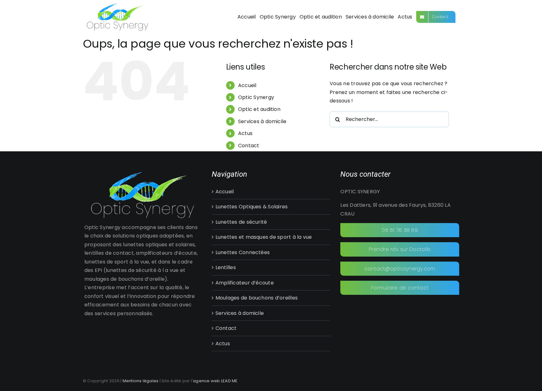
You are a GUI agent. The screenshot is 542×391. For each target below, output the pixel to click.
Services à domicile (262, 121)
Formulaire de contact (399, 287)
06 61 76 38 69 (399, 230)
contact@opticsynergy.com (399, 268)
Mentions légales (141, 381)
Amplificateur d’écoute (244, 282)
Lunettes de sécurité (241, 222)
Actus (245, 133)
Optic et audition (259, 109)
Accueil (247, 85)
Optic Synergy (256, 97)
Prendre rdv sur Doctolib (400, 249)
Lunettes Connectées (242, 252)
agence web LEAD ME (215, 381)
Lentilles (225, 267)
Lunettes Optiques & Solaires (251, 206)
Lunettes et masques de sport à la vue (263, 237)
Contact (248, 145)
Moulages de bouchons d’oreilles (256, 297)
